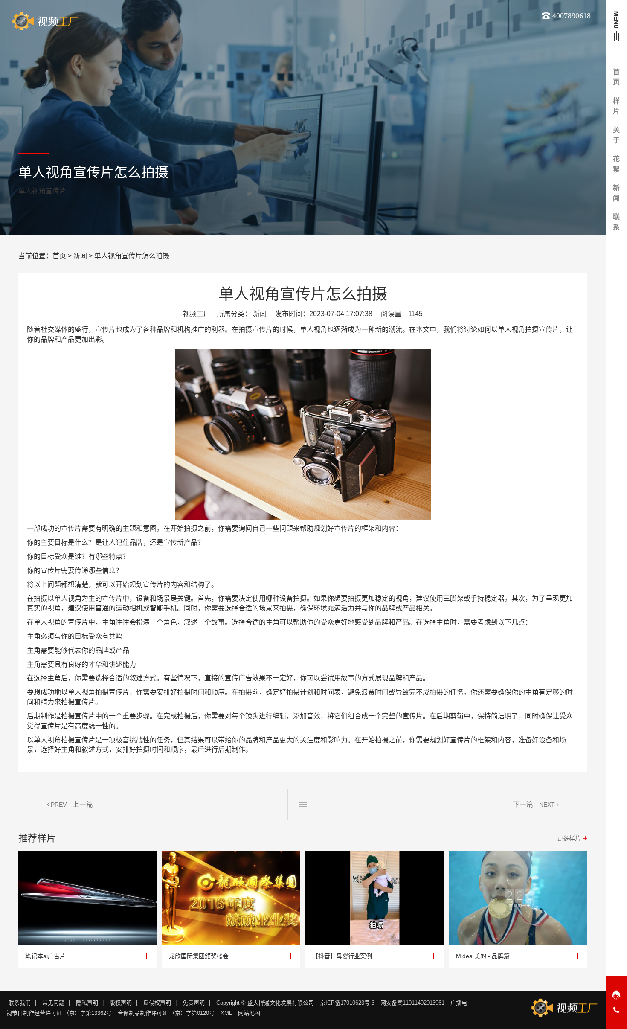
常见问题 (53, 1003)
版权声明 (121, 1003)
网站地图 (249, 1013)
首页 (59, 255)
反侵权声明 (157, 1003)
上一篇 (83, 804)
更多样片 (569, 838)
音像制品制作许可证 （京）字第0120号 (166, 1013)
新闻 (80, 255)
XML (226, 1013)
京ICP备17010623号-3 (347, 1003)
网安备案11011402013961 (412, 1003)
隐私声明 (87, 1003)
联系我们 (20, 1003)
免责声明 (194, 1003)
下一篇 (523, 804)
